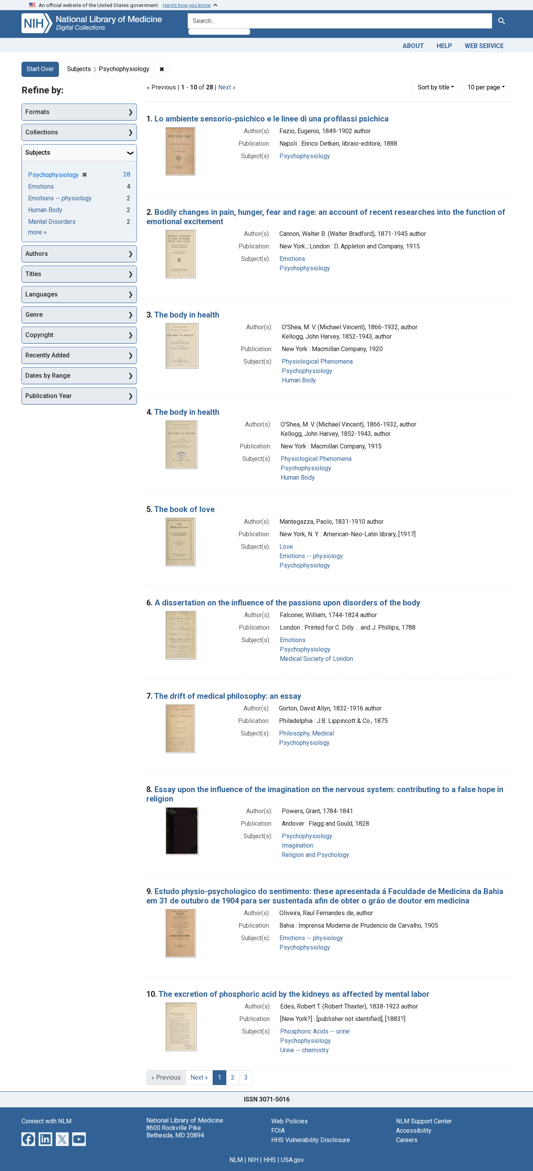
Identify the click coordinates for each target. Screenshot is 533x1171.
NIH (253, 1160)
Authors (36, 253)
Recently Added (47, 355)
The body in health (186, 315)
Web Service (484, 46)
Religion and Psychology (315, 855)
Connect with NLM (46, 1121)
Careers (407, 1140)
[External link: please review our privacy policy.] (28, 1138)
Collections (41, 132)
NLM (236, 1160)
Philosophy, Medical (306, 733)
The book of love (184, 509)
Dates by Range (47, 375)
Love (286, 546)
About (413, 46)
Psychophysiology (304, 156)
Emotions (292, 258)
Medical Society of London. (317, 658)
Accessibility (414, 1130)
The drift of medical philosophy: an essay (227, 696)
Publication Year (48, 396)
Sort (433, 87)
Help (444, 46)
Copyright (39, 335)
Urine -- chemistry (304, 1050)
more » (37, 232)
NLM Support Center (424, 1121)
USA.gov (292, 1160)
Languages (41, 294)
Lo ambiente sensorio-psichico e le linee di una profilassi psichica (272, 118)
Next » (227, 87)
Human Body (299, 380)
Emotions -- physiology (311, 556)
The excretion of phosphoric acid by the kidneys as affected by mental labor (294, 994)
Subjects (37, 152)
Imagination (297, 845)
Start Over (40, 69)
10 (483, 87)
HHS (269, 1160)
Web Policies (289, 1121)
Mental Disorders (52, 221)
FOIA (278, 1130)
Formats (37, 112)
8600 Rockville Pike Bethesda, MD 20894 (175, 1131)
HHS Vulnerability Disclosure (310, 1140)
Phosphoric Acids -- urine (315, 1031)
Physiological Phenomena (317, 361)
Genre (34, 314)
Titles (33, 274)
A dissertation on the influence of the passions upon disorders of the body (287, 602)
